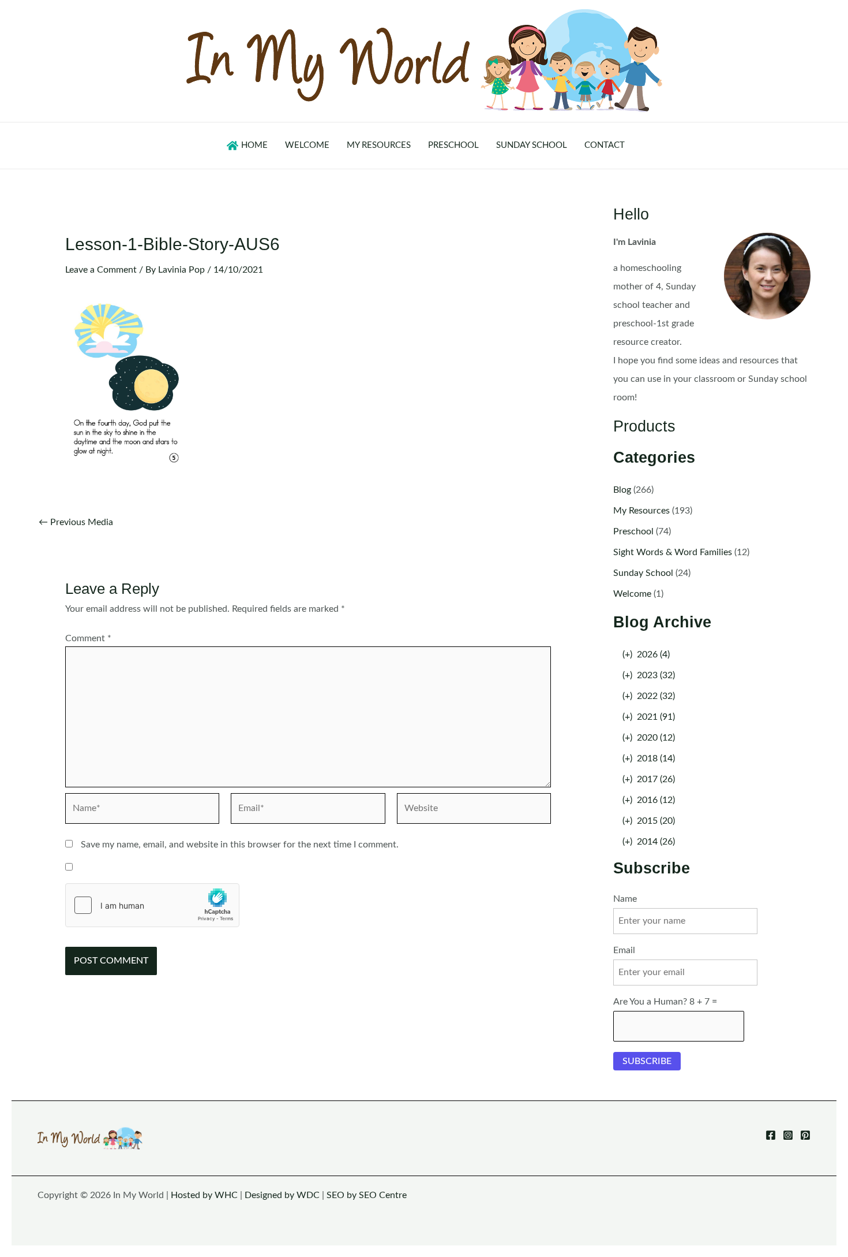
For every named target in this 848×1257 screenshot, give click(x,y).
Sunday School (643, 573)
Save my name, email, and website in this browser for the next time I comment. (240, 844)
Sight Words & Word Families (672, 552)
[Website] (474, 810)
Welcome (632, 593)
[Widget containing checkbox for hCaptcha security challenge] (152, 905)
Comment (88, 638)
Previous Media (76, 522)
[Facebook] (771, 1135)
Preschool (633, 531)
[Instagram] (788, 1135)
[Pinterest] (805, 1135)
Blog (622, 489)
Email (624, 950)
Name (625, 898)
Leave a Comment (101, 269)
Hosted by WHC (204, 1195)
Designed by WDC (282, 1195)
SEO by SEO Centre (367, 1195)
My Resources (641, 510)
